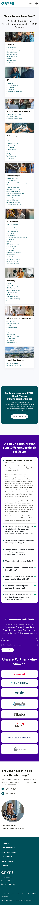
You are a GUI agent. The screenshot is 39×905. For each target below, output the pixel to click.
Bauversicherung (11, 181)
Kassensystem (11, 330)
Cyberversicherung (12, 187)
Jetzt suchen (7, 650)
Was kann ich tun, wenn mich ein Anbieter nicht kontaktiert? (19, 578)
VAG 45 (34, 894)
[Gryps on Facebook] (6, 884)
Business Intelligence (13, 229)
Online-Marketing (12, 286)
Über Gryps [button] (5, 843)
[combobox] (19, 640)
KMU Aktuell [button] (6, 856)
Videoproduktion (12, 297)
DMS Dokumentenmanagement (16, 237)
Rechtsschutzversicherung (15, 198)
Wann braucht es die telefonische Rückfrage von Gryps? (19, 541)
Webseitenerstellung (13, 263)
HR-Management (12, 85)
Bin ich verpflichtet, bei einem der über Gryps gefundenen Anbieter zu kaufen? (18, 597)
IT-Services (10, 250)
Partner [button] (4, 865)
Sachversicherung (12, 200)
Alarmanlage (10, 321)
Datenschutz (25, 894)
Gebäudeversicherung (13, 191)
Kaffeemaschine (11, 328)
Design (8, 284)
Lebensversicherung (13, 196)
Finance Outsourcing (13, 50)
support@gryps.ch (9, 881)
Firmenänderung (11, 52)
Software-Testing (12, 261)
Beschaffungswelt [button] (7, 847)
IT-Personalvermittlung (14, 92)
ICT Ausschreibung (12, 244)
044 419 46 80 (12, 789)
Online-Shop (10, 255)
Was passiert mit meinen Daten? (19, 561)
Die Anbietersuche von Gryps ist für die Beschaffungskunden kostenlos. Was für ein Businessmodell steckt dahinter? (19, 530)
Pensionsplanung (12, 56)
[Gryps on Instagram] (14, 884)
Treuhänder (10, 63)
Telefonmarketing (12, 292)
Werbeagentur (11, 301)
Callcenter (9, 141)
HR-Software (10, 89)
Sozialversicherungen (13, 202)
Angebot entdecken (19, 416)
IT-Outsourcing (11, 150)
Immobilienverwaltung (13, 365)
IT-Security (10, 248)
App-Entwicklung (12, 225)
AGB (18, 894)
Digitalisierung (11, 235)
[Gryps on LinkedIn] (2, 884)
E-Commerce (10, 240)
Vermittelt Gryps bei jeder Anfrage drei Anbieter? (16, 587)
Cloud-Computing (12, 231)
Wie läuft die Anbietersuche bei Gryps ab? (18, 461)
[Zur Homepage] (7, 3)
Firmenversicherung (13, 189)
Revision (9, 58)
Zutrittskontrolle (11, 343)
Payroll (8, 94)
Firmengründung (12, 54)
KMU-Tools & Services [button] (9, 852)
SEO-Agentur (10, 288)
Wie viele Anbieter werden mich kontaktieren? (19, 569)
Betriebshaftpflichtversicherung (16, 183)
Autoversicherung (12, 178)
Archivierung (10, 227)
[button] (36, 3)
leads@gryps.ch (12, 793)
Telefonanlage (11, 334)
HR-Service (10, 87)
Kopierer (9, 332)
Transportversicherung (13, 204)
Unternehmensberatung (14, 118)
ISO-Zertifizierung (12, 116)
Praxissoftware (11, 257)
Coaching (9, 83)
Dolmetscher (10, 145)
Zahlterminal (10, 338)
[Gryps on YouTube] (10, 884)
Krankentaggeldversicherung (15, 193)
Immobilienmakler (12, 363)
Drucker (9, 325)
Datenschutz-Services (13, 114)
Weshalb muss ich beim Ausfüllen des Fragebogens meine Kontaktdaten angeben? (19, 551)
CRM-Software (11, 233)
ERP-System (10, 242)
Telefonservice (11, 156)
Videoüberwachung (12, 336)
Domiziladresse (11, 48)
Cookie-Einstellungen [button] (7, 894)
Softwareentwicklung (13, 259)
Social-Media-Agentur (13, 290)
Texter (8, 294)
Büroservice (10, 139)
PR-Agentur (10, 154)
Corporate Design (12, 143)
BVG (8, 185)
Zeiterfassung (10, 341)
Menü (30, 3)
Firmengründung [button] (7, 861)
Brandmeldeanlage (12, 323)
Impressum (4, 897)
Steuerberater (11, 61)
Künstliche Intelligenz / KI (14, 253)
